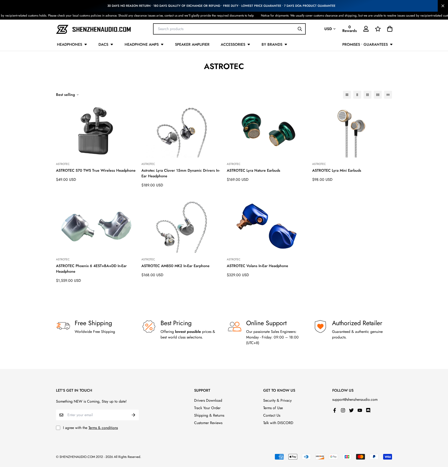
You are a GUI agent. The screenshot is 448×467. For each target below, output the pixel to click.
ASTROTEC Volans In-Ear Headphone (257, 265)
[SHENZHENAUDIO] (93, 29)
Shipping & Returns (209, 415)
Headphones (69, 44)
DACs (103, 44)
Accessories (233, 44)
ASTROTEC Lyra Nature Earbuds (253, 170)
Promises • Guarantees (365, 44)
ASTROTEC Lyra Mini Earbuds (336, 170)
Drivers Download (208, 400)
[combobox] (229, 29)
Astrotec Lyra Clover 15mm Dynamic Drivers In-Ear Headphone (180, 173)
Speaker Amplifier (192, 44)
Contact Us (271, 415)
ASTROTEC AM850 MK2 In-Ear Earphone (175, 265)
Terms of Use (273, 408)
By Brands (272, 44)
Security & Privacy (277, 400)
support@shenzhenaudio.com (355, 399)
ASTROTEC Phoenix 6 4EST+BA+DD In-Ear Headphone (91, 268)
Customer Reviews (208, 422)
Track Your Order (207, 408)
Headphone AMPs (142, 44)
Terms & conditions (103, 427)
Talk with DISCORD (278, 422)
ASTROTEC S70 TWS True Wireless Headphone (96, 170)
